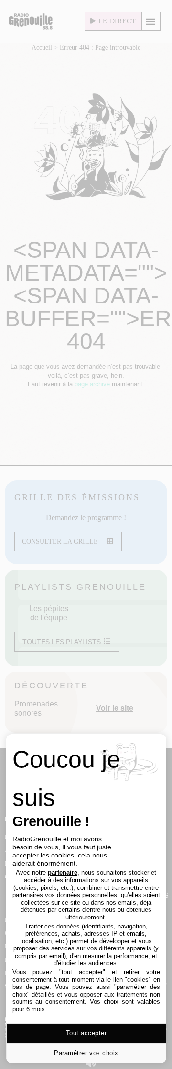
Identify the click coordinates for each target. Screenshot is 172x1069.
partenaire (62, 872)
